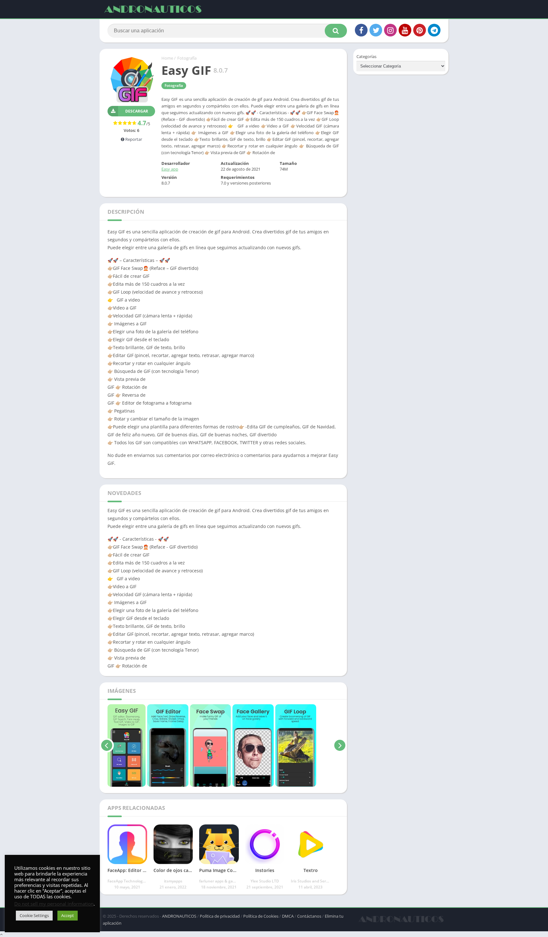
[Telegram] (434, 30)
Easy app (169, 169)
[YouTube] (405, 30)
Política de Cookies (260, 916)
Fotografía (187, 58)
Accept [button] (67, 915)
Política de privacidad (220, 916)
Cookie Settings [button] (34, 915)
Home (167, 58)
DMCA (288, 916)
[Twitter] (375, 30)
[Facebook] (361, 30)
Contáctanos (309, 916)
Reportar (133, 139)
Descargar (136, 111)
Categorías (366, 56)
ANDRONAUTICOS (179, 916)
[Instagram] (390, 30)
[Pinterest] (419, 30)
